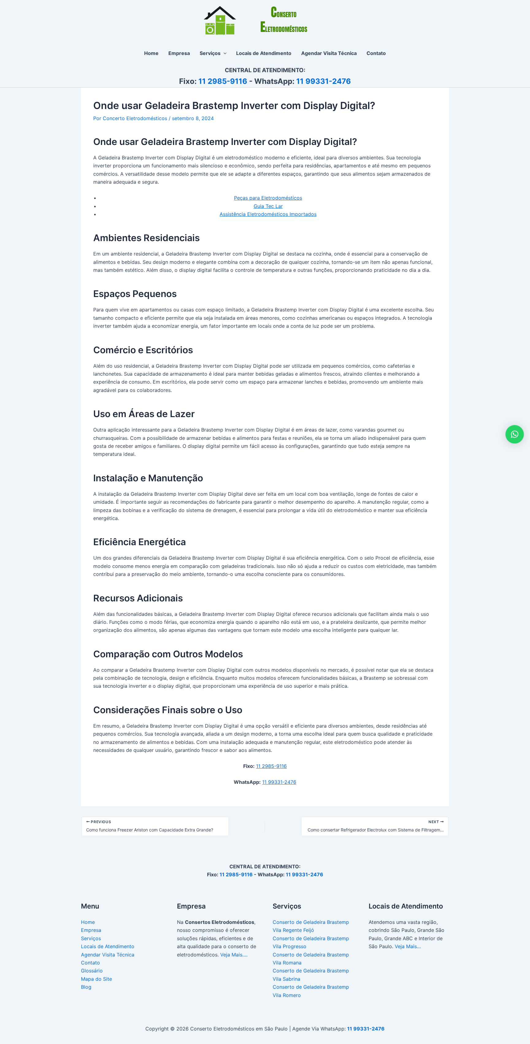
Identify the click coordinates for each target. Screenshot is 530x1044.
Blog (86, 987)
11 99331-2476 (323, 81)
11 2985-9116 (222, 81)
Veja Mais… (408, 946)
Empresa (91, 930)
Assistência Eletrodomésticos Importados (268, 214)
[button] (224, 53)
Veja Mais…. (234, 955)
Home (88, 922)
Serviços (91, 938)
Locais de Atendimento (107, 946)
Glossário (92, 971)
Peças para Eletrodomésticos (268, 198)
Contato (90, 963)
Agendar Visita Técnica (107, 955)
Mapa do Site (96, 979)
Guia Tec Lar (268, 206)
